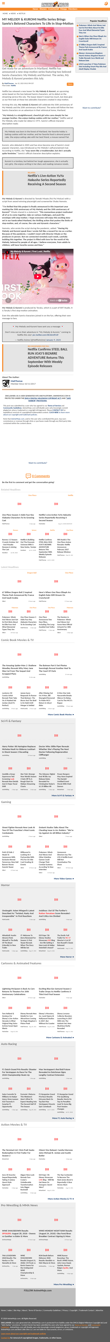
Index (10, 1310)
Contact (91, 1310)
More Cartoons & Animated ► (60, 1037)
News (35, 9)
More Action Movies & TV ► (61, 1199)
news (13, 14)
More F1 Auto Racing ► (63, 1118)
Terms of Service (54, 406)
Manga (63, 9)
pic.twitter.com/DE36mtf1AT (45, 335)
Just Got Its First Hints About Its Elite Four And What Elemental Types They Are (92, 29)
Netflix (13, 86)
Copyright (73, 1310)
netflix (22, 14)
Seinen (34, 530)
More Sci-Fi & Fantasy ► (63, 796)
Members (72, 9)
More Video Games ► (64, 879)
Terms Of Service (35, 1310)
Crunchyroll (53, 9)
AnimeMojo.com (17, 419)
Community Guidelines (12, 408)
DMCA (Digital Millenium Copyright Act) (43, 398)
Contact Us (5, 1338)
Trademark (83, 1310)
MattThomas (9, 83)
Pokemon (15, 608)
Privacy (65, 1310)
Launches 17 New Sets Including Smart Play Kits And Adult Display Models (92, 66)
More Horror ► (67, 957)
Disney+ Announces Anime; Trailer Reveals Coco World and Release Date (92, 57)
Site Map (17, 1310)
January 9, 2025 (53, 340)
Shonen (43, 9)
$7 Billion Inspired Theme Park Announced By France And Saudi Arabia (93, 47)
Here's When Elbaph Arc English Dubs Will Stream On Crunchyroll (93, 38)
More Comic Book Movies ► (61, 715)
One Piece (32, 495)
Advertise (99, 1310)
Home (5, 14)
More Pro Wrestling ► (64, 1284)
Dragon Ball (31, 573)
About (24, 1310)
